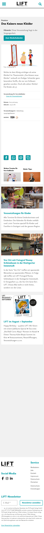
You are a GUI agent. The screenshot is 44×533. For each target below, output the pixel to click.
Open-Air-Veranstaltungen (14, 96)
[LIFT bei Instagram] (7, 478)
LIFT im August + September (18, 322)
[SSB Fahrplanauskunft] (12, 117)
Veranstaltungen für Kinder (17, 213)
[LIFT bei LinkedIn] (11, 478)
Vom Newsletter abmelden (10, 525)
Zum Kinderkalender (14, 38)
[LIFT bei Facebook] (2, 478)
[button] (6, 157)
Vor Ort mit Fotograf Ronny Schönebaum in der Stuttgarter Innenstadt (19, 263)
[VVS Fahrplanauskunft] (17, 117)
